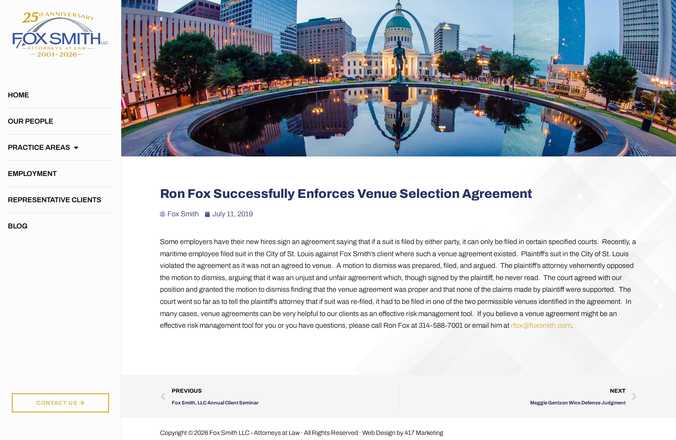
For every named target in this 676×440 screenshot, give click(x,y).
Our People (30, 121)
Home (18, 95)
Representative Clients (54, 200)
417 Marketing (424, 432)
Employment (32, 174)
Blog (17, 226)
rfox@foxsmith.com (541, 325)
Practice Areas (39, 147)
